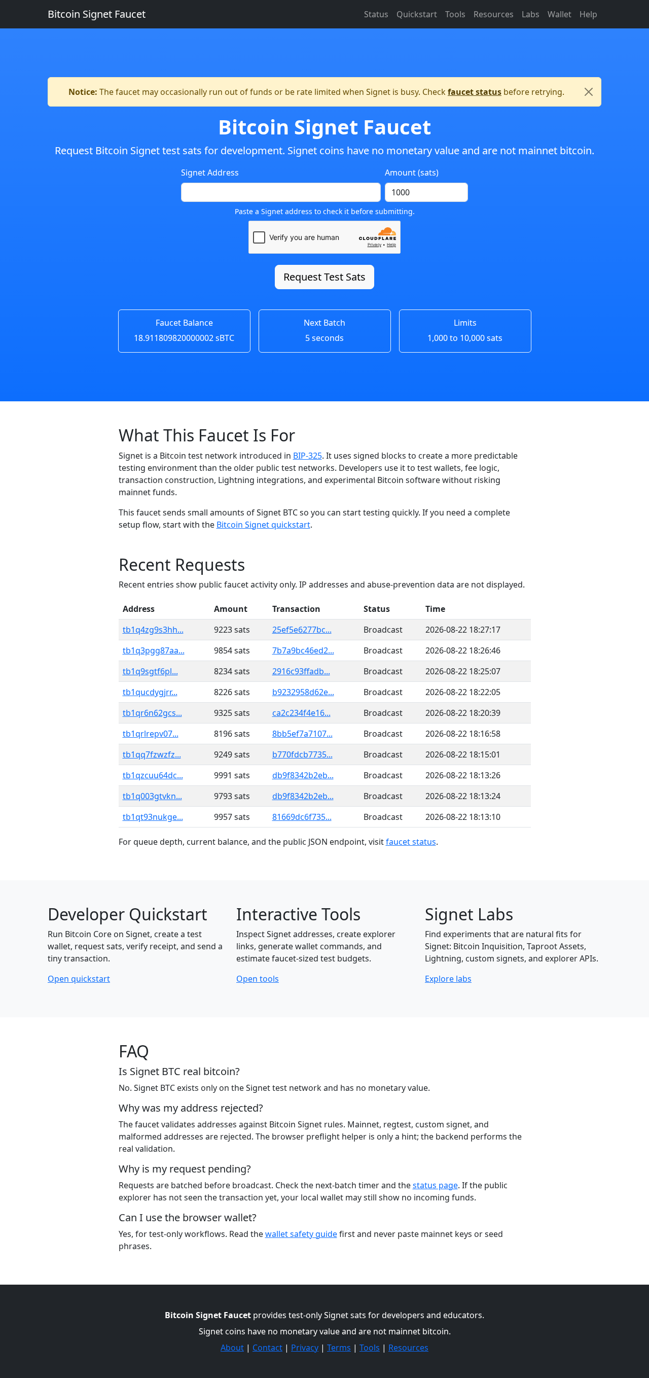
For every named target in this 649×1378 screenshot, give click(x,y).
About (232, 1347)
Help (588, 14)
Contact (267, 1347)
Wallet (559, 14)
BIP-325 (307, 455)
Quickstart (416, 14)
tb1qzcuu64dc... (153, 775)
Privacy (304, 1347)
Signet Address (210, 172)
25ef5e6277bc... (302, 629)
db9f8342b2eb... (303, 775)
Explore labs (448, 978)
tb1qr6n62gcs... (152, 712)
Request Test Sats (324, 277)
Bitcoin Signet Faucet (97, 14)
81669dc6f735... (302, 816)
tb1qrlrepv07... (150, 733)
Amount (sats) (412, 172)
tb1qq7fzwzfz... (152, 754)
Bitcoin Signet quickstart (263, 524)
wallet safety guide (301, 1233)
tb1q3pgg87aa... (154, 650)
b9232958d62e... (303, 692)
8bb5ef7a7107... (302, 733)
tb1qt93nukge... (153, 816)
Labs (530, 14)
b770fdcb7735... (302, 754)
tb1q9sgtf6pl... (150, 671)
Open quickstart (79, 978)
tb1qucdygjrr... (150, 692)
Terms (339, 1347)
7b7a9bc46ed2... (303, 650)
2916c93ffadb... (301, 671)
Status (376, 14)
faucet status (474, 91)
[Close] (588, 92)
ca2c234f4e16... (301, 712)
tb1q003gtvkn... (152, 796)
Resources (494, 14)
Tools (455, 14)
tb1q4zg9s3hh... (153, 629)
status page (435, 1185)
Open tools (257, 978)
